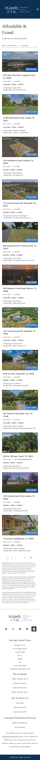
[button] (36, 9)
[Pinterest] (20, 628)
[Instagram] (13, 628)
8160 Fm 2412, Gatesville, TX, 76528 (18, 373)
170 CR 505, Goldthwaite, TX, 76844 (18, 538)
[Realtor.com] (33, 628)
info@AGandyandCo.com (12, 737)
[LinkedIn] (27, 628)
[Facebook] (6, 628)
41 (25, 557)
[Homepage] (17, 9)
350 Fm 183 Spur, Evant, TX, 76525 (18, 456)
